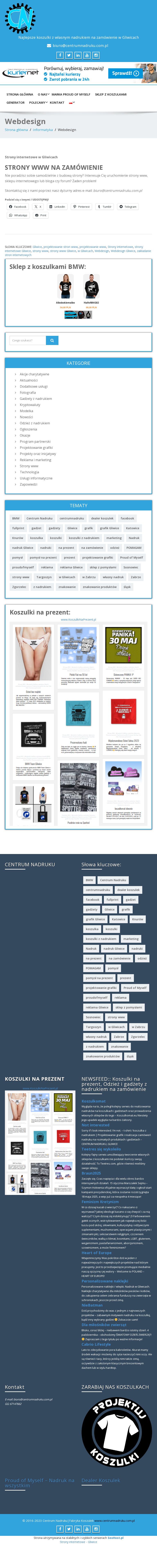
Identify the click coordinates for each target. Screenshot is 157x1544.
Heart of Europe (97, 1252)
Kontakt (57, 102)
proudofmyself (23, 567)
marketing (114, 538)
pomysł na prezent (43, 557)
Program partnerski (35, 441)
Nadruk (134, 538)
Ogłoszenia (28, 429)
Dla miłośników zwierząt (104, 1324)
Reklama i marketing (35, 460)
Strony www (29, 466)
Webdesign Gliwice (123, 251)
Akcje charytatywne (34, 374)
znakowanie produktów (100, 587)
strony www (40, 251)
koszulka (36, 538)
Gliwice (37, 247)
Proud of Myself (131, 557)
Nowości (26, 417)
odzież (114, 548)
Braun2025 (91, 1173)
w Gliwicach (85, 251)
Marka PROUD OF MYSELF (71, 94)
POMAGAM (134, 548)
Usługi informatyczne (36, 478)
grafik (88, 528)
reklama (47, 567)
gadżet (36, 528)
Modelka (26, 411)
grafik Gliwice (109, 528)
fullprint (18, 528)
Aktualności (29, 380)
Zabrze (136, 577)
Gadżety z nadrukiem (36, 399)
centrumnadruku (72, 518)
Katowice (132, 528)
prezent (69, 557)
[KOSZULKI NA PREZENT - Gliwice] (78, 723)
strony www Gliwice (63, 251)
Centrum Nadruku (40, 518)
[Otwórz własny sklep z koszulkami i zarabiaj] (117, 1432)
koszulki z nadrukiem (84, 538)
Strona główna (20, 94)
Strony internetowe (120, 247)
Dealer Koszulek (101, 1480)
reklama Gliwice (71, 567)
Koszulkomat (94, 1101)
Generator (16, 102)
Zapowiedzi (28, 484)
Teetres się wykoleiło (101, 1149)
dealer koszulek (102, 518)
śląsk (127, 587)
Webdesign (102, 251)
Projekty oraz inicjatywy (38, 454)
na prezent (66, 548)
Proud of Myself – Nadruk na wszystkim (40, 1483)
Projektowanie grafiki (36, 448)
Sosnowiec (130, 567)
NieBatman (92, 1305)
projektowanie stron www (61, 247)
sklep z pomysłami (103, 567)
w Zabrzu (89, 577)
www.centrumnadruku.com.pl (114, 1520)
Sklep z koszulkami (111, 94)
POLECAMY (37, 102)
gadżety (54, 528)
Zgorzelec (19, 587)
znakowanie (67, 587)
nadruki (45, 548)
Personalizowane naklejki (105, 1281)
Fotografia (28, 392)
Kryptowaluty (30, 405)
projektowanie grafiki (97, 557)
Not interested (95, 1125)
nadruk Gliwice (22, 548)
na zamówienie (92, 548)
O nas (42, 94)
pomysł (17, 557)
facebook (127, 518)
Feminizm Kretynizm (100, 1201)
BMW (15, 518)
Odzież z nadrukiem (35, 423)
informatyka (43, 129)
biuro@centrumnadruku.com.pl (80, 45)
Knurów (17, 538)
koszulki (56, 538)
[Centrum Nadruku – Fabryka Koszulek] (78, 18)
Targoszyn (44, 577)
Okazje (25, 435)
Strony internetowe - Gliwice (78, 1542)
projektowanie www (93, 247)
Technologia (29, 472)
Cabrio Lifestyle (96, 1344)
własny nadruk (113, 577)
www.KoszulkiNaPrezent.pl (78, 619)
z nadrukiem (42, 587)
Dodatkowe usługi (34, 386)
